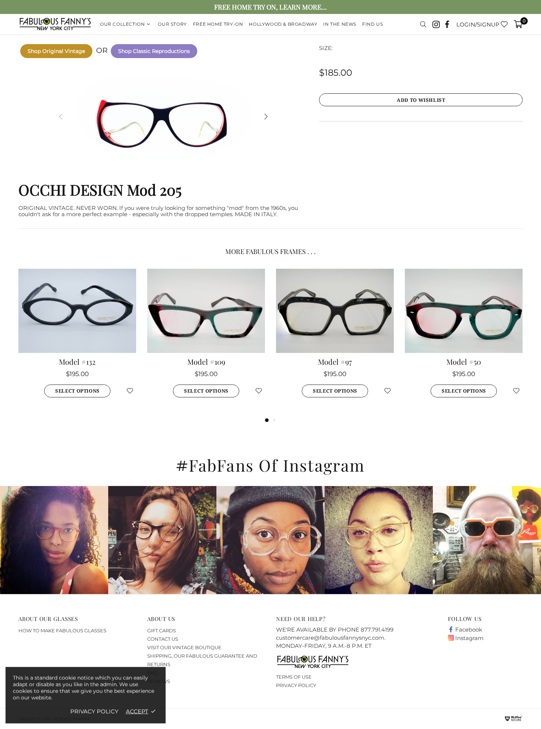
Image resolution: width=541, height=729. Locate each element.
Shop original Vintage (56, 51)
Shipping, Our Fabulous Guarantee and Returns (202, 660)
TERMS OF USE (294, 677)
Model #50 (463, 361)
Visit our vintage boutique (184, 647)
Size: (326, 48)
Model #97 (335, 361)
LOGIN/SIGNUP (477, 24)
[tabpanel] (77, 342)
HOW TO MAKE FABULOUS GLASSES (62, 630)
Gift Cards (161, 630)
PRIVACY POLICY (296, 685)
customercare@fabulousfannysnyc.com (330, 637)
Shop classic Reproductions (154, 51)
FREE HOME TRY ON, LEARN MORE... (270, 7)
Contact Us (162, 639)
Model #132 (77, 361)
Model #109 (206, 361)
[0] (518, 24)
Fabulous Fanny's (55, 24)
